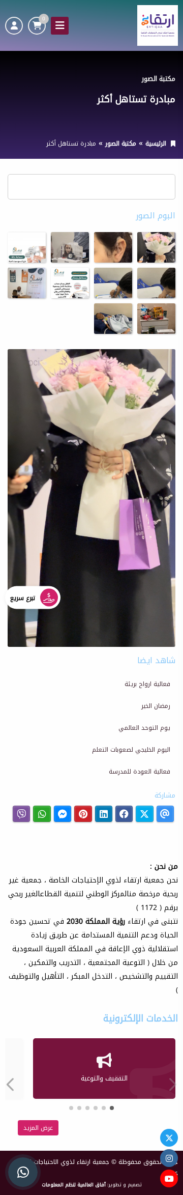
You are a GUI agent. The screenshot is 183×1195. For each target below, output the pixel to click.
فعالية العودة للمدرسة (139, 771)
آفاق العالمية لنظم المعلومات (74, 1184)
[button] (12, 1084)
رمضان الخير (155, 706)
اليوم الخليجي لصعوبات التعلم (131, 749)
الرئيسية (155, 143)
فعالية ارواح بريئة (147, 684)
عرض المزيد (38, 1127)
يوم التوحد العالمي (144, 727)
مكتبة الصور (120, 143)
